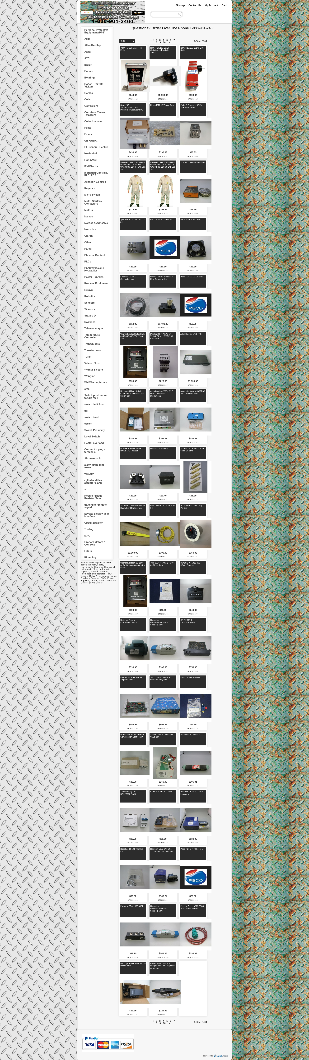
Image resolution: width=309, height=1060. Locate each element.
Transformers (92, 350)
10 (164, 42)
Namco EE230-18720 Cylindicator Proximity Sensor (159, 50)
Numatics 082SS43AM (190, 735)
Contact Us (194, 5)
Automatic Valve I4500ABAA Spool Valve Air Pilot (192, 392)
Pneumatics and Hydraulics (94, 269)
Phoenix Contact (94, 255)
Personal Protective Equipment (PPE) (96, 31)
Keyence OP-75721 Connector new (129, 278)
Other (87, 242)
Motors (88, 210)
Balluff (88, 64)
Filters (88, 551)
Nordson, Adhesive (96, 223)
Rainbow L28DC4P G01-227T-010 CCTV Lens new (161, 850)
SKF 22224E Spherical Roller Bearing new (160, 678)
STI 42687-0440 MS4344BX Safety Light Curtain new (132, 507)
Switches (89, 322)
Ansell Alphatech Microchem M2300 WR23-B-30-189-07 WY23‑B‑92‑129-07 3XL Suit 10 (132, 165)
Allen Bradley (92, 45)
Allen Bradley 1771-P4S (190, 334)
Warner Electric (93, 369)
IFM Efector (91, 166)
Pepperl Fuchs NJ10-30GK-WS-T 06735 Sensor (192, 907)
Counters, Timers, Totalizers (95, 113)
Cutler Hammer (93, 121)
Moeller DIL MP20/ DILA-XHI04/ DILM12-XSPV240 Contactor (161, 336)
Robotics (89, 296)
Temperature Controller (92, 336)
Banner (88, 71)
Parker (88, 248)
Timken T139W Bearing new (192, 162)
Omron (88, 235)
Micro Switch (92, 194)
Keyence (89, 188)
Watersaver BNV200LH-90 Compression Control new (132, 736)
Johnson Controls (95, 181)
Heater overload (94, 443)
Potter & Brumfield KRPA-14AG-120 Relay (191, 106)
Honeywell (90, 160)
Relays (88, 290)
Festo (87, 127)
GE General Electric (96, 147)
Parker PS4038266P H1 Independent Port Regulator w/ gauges (162, 965)
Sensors (89, 302)
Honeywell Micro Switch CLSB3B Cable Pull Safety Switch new (132, 393)
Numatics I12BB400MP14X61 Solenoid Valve (159, 908)
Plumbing (90, 557)
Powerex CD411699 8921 (131, 906)
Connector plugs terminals (94, 450)
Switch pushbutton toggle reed (96, 396)
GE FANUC (91, 140)
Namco (88, 216)
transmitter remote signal (95, 506)
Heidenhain (91, 153)
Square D (90, 315)
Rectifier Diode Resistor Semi (93, 497)
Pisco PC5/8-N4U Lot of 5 (191, 849)
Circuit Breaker (93, 522)
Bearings (89, 77)
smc (86, 389)
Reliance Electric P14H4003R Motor (128, 621)
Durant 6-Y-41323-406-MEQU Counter (190, 564)
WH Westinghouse (95, 382)
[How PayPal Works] (108, 1051)
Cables (88, 93)
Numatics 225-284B (159, 448)
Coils (87, 99)
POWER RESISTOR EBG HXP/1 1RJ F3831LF (131, 449)
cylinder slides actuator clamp (93, 481)
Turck (87, 356)
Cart (224, 5)
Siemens (89, 309)
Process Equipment (96, 283)
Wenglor (89, 376)
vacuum (89, 474)
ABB (87, 39)
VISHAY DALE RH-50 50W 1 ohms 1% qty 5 (192, 449)
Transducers (92, 344)
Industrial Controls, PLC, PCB (96, 174)
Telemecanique (93, 328)
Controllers (91, 106)
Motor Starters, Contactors (93, 202)
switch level (91, 417)
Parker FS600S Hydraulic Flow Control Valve (161, 278)
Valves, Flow (91, 363)
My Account (211, 5)
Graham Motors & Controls (95, 543)
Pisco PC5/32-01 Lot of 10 (191, 277)
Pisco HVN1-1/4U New (190, 677)
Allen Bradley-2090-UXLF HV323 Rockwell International (161, 393)
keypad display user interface (96, 515)
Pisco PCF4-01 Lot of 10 (161, 219)
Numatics (90, 229)
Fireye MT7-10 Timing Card (162, 105)
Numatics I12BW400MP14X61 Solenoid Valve (159, 622)
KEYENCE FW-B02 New (161, 792)
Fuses (88, 134)
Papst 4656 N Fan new (190, 219)
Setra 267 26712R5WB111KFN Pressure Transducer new (131, 107)
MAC (87, 535)
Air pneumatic (92, 458)
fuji (86, 410)
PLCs (87, 261)
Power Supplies (93, 277)
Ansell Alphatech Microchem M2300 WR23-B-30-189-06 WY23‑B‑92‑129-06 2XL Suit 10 (162, 165)
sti (85, 489)
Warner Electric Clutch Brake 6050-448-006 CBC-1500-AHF (132, 336)
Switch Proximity (94, 430)
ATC (87, 58)
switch (88, 423)
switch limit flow (93, 404)
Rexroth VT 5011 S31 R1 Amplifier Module (131, 678)
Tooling (89, 529)
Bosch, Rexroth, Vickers (94, 85)
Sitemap (180, 5)
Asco (87, 51)
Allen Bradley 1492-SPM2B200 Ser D (129, 793)
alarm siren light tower (94, 466)
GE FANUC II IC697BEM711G (187, 621)
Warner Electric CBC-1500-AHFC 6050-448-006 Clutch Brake (132, 565)
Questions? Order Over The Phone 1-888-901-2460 (172, 28)
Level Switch (92, 436)
